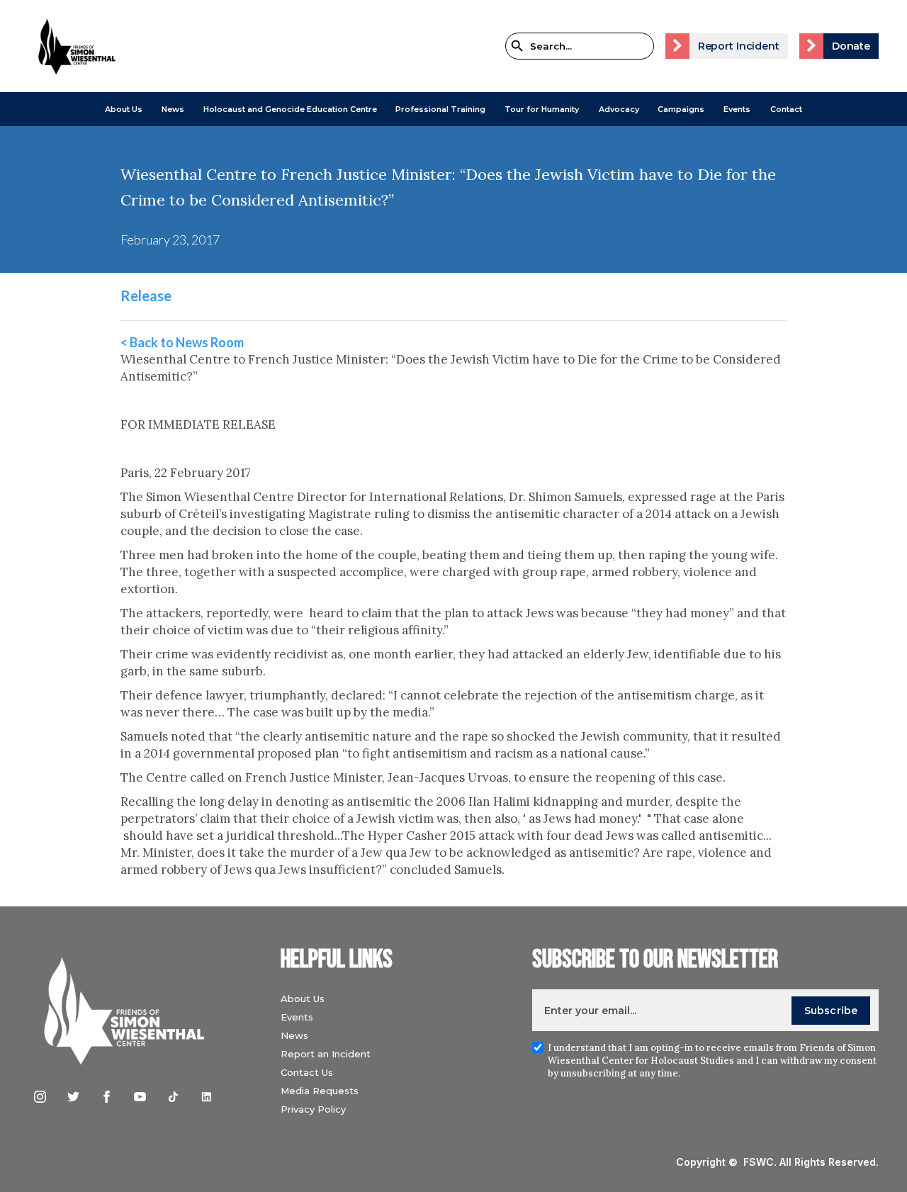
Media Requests (320, 1090)
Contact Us (307, 1072)
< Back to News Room (182, 342)
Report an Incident (326, 1053)
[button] (123, 109)
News (294, 1035)
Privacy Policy (313, 1109)
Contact (786, 109)
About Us (123, 109)
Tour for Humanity (542, 109)
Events (736, 109)
